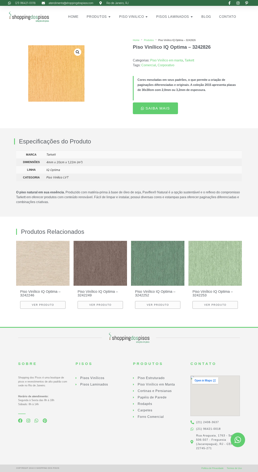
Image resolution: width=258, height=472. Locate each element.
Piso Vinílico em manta (166, 60)
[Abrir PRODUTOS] (109, 16)
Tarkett (189, 60)
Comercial (148, 65)
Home (136, 40)
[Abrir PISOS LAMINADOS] (191, 16)
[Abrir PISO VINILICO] (146, 16)
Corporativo (166, 65)
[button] (77, 52)
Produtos (149, 40)
